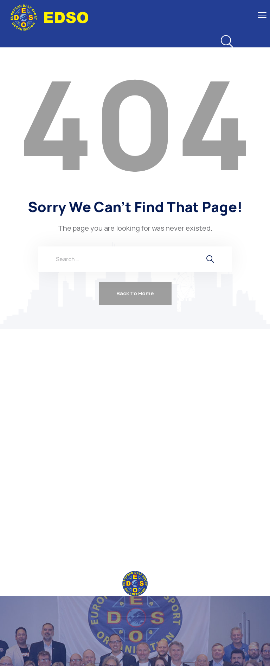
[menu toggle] (262, 15)
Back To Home (135, 293)
